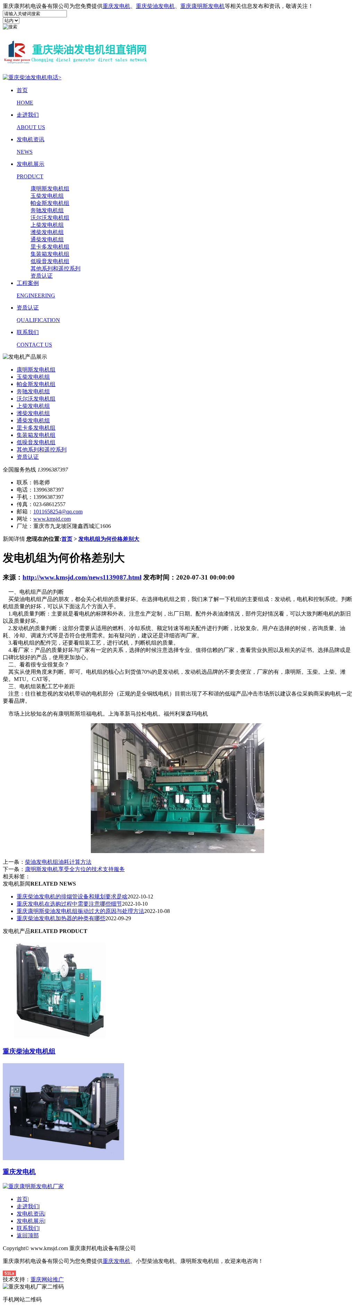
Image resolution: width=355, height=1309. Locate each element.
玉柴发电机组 (47, 196)
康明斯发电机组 (50, 188)
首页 (66, 539)
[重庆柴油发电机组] (63, 1037)
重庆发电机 (116, 6)
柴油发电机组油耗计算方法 (58, 862)
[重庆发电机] (63, 1158)
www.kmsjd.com (52, 519)
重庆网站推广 (47, 1279)
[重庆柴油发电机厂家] (33, 1186)
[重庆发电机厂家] (75, 65)
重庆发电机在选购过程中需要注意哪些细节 (69, 904)
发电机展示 (30, 1221)
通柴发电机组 (47, 239)
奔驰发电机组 (47, 210)
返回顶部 (28, 1235)
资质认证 (42, 276)
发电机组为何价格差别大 (108, 539)
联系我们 (28, 1228)
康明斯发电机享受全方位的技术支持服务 (75, 869)
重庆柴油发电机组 (29, 1051)
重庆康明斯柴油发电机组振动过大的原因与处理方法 (80, 911)
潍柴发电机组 (47, 232)
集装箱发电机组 (50, 254)
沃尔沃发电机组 (50, 218)
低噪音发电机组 (50, 261)
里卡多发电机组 (50, 247)
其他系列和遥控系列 (55, 268)
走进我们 (28, 1206)
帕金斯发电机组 (50, 203)
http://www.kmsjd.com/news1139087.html (82, 577)
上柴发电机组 (47, 225)
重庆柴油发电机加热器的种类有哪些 (61, 918)
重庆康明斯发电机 (202, 6)
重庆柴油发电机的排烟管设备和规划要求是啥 (72, 896)
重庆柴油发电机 (155, 6)
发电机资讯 (30, 1214)
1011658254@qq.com (58, 511)
